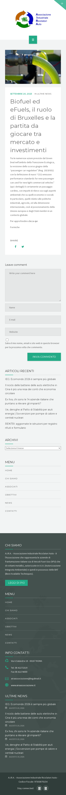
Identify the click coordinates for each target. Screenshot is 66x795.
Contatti (11, 511)
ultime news (44, 93)
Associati (11, 486)
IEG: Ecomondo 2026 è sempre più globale (30, 379)
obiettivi (11, 494)
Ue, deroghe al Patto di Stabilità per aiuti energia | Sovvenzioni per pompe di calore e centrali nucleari (31, 413)
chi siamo (11, 478)
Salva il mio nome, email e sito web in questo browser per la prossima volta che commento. (32, 345)
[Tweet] (21, 247)
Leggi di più (16, 582)
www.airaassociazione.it (23, 685)
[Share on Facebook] (14, 247)
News (8, 503)
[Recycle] (33, 19)
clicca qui (33, 221)
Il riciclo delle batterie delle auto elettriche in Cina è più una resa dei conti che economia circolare (31, 389)
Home (8, 470)
